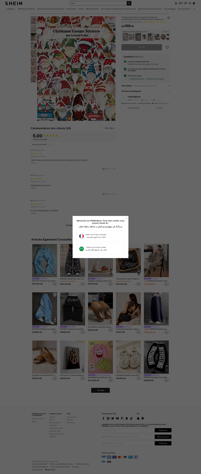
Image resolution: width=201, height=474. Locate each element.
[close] (126, 218)
